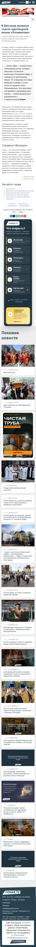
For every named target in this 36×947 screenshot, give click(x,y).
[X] (14, 216)
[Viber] (25, 216)
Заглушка (21, 900)
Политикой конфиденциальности (17, 936)
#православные (24, 206)
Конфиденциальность (10, 908)
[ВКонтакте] (11, 216)
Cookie (26, 922)
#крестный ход (23, 204)
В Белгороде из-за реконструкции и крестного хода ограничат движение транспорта (18, 197)
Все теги (10, 897)
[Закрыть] (32, 19)
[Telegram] (19, 216)
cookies (20, 917)
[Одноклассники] (22, 216)
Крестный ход (10, 189)
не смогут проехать (19, 114)
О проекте (6, 900)
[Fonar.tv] (6, 2)
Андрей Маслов (28, 177)
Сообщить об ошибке (22, 897)
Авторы (14, 900)
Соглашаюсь (19, 941)
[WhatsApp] (16, 216)
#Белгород (12, 204)
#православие (12, 206)
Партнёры (6, 903)
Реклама (5, 906)
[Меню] (33, 2)
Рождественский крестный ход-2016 (18, 193)
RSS (4, 897)
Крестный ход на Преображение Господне (20, 191)
